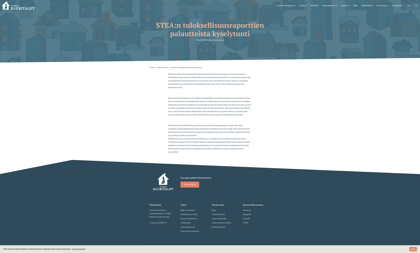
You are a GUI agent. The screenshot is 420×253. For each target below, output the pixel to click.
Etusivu (152, 67)
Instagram (247, 214)
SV (416, 5)
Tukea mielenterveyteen (221, 223)
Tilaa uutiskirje (190, 185)
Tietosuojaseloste (187, 227)
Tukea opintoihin (218, 214)
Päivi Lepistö (209, 40)
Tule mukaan (381, 6)
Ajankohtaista (367, 5)
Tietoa (302, 6)
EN (408, 6)
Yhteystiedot (185, 223)
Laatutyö (344, 6)
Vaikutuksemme (329, 6)
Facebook (247, 210)
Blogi (356, 5)
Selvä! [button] (413, 249)
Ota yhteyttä (397, 6)
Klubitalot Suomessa (188, 214)
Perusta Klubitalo (219, 227)
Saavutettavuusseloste (189, 231)
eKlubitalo (314, 5)
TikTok (245, 223)
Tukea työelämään (219, 219)
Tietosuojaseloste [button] (78, 249)
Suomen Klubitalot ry (285, 6)
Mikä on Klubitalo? (187, 210)
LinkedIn (246, 219)
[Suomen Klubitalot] (18, 5)
